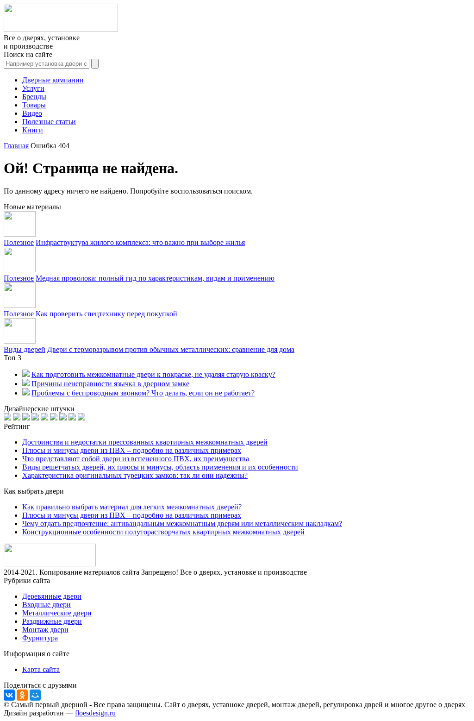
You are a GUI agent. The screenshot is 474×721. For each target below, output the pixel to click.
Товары (34, 105)
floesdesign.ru (95, 713)
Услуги (33, 88)
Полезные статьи (49, 121)
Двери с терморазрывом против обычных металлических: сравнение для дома (170, 349)
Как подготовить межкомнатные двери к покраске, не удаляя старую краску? (153, 374)
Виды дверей (24, 349)
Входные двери (46, 604)
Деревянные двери (51, 596)
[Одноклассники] (22, 695)
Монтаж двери (45, 629)
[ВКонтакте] (9, 695)
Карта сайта (41, 669)
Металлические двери (57, 613)
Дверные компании (53, 80)
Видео (32, 113)
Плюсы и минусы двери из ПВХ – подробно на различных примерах (131, 450)
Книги (32, 130)
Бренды (34, 96)
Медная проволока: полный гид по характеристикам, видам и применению (155, 278)
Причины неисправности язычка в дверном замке (110, 384)
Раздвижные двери (52, 621)
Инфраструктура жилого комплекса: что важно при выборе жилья (140, 242)
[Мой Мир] (35, 695)
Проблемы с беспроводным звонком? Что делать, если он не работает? (143, 393)
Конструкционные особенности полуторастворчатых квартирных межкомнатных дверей (163, 532)
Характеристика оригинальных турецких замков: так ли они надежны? (135, 475)
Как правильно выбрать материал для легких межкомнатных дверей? (132, 507)
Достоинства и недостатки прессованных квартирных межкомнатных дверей (145, 442)
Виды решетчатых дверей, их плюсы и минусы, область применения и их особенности (160, 467)
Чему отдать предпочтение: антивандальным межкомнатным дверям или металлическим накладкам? (182, 523)
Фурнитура (40, 638)
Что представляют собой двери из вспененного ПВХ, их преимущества (135, 459)
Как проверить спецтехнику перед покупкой (106, 314)
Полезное (19, 242)
